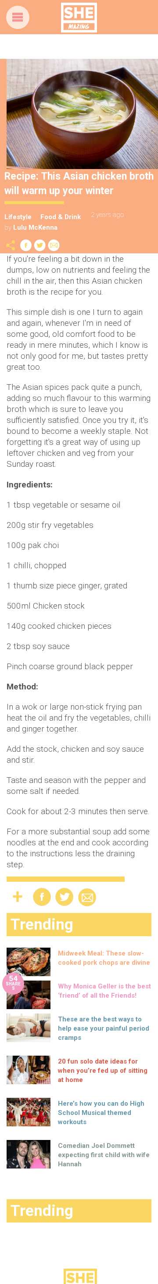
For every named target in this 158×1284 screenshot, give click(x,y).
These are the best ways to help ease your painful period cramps (103, 1028)
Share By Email (54, 245)
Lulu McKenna (35, 227)
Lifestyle (18, 217)
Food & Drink (60, 217)
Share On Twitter (40, 245)
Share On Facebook (26, 245)
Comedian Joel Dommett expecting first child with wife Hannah (104, 1155)
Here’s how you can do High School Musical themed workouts (101, 1113)
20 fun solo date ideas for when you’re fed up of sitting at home (102, 1070)
